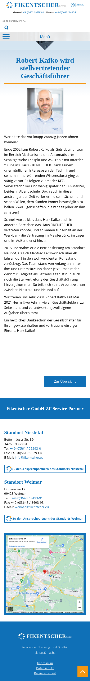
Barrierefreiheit (45, 673)
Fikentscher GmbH (49, 5)
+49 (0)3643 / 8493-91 (66, 12)
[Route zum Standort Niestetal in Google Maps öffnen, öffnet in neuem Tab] (45, 573)
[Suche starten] (6, 27)
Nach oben (82, 671)
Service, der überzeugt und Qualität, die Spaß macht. (45, 650)
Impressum (45, 663)
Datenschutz (45, 668)
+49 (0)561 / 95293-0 (33, 12)
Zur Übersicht (65, 381)
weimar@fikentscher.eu (32, 507)
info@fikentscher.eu (29, 457)
